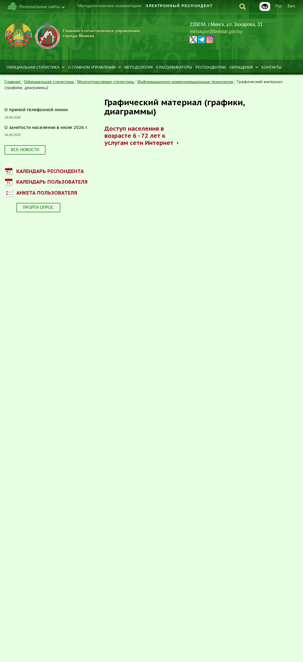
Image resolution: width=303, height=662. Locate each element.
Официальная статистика (32, 67)
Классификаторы (174, 67)
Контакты (271, 67)
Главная (13, 81)
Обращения (241, 67)
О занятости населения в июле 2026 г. (46, 127)
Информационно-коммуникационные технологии (185, 81)
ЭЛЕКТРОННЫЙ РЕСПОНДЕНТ (179, 6)
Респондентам (211, 67)
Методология (138, 67)
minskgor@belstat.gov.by (216, 31)
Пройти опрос (38, 207)
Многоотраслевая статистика (106, 81)
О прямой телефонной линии (36, 109)
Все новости (25, 150)
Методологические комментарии (109, 5)
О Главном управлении (92, 67)
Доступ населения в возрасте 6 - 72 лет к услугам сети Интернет (138, 136)
